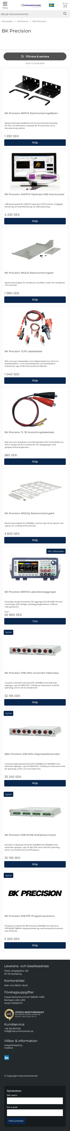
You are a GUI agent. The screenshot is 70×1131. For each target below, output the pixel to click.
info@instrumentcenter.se (18, 1031)
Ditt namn (12, 1095)
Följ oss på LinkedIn (21, 1057)
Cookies (8, 1048)
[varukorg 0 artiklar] (65, 5)
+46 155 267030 (12, 1028)
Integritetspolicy (13, 1045)
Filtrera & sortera (37, 56)
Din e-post (12, 1107)
